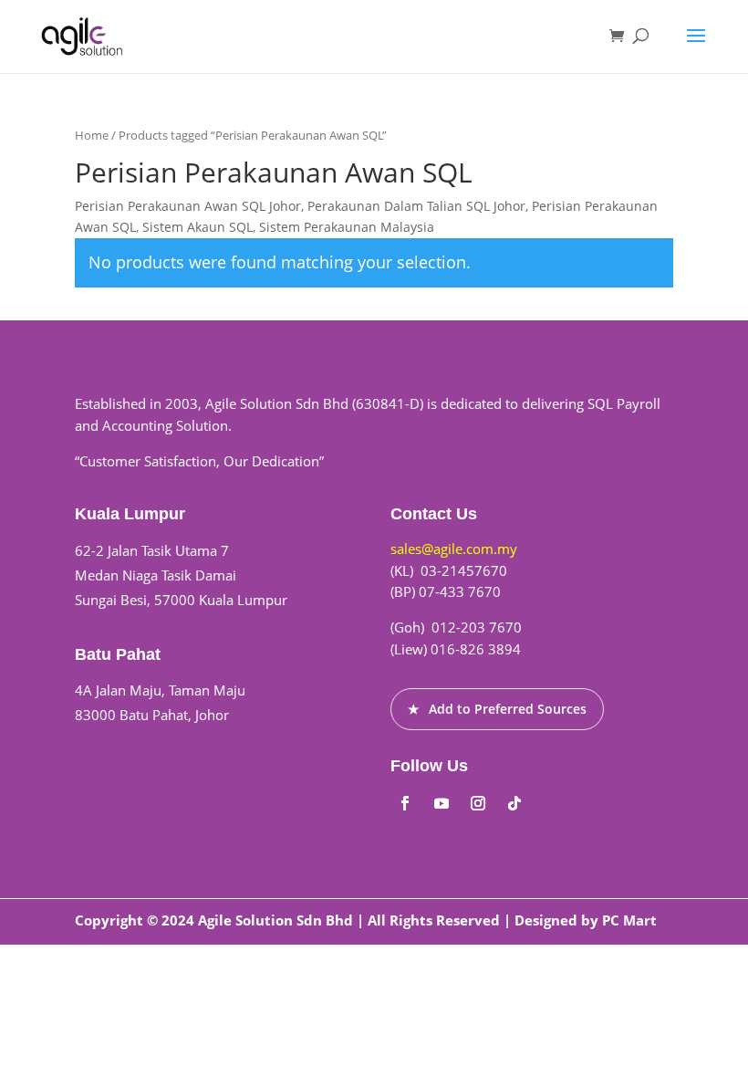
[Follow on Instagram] (478, 803)
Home (92, 135)
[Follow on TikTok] (514, 803)
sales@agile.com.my (453, 548)
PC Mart (629, 920)
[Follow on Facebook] (405, 803)
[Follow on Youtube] (441, 803)
